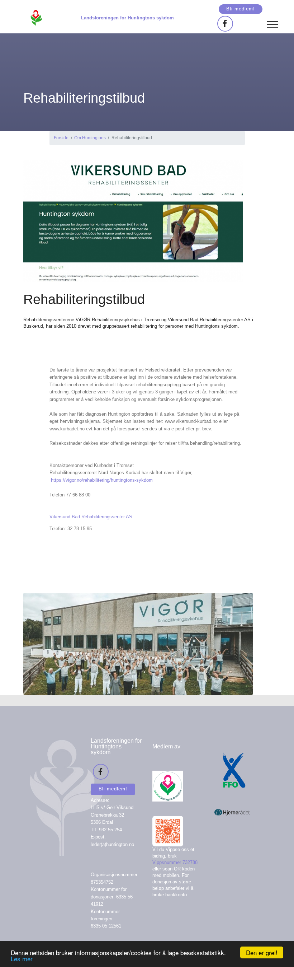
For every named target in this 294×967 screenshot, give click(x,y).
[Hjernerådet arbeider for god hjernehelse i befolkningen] (232, 804)
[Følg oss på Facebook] (225, 24)
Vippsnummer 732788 (175, 862)
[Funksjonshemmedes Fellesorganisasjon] (232, 762)
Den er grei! (262, 952)
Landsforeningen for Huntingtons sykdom (127, 17)
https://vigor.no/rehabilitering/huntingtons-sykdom (102, 480)
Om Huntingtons (90, 137)
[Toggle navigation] (272, 24)
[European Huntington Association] (167, 778)
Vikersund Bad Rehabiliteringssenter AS (90, 516)
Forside (61, 137)
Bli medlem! (240, 8)
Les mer (22, 958)
